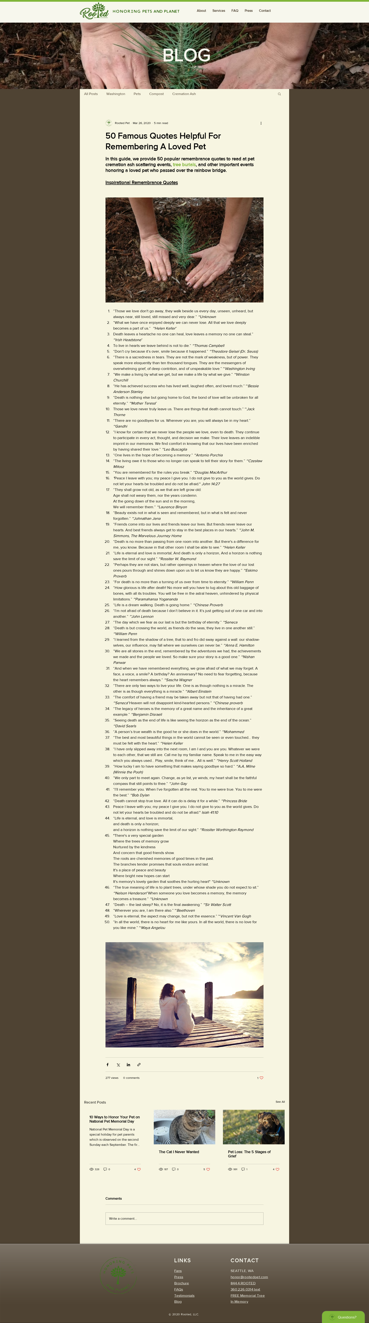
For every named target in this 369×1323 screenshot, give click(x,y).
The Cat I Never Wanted (179, 1152)
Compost (156, 94)
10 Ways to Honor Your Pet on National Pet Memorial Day (114, 1119)
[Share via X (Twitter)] (118, 1065)
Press (178, 1277)
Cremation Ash (184, 94)
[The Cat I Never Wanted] (184, 1127)
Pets (137, 94)
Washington (115, 94)
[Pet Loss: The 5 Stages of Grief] (254, 1127)
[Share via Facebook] (107, 1065)
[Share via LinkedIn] (128, 1065)
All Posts (91, 94)
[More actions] (261, 123)
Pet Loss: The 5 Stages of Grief (249, 1154)
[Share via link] (139, 1065)
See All (280, 1101)
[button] (201, 10)
